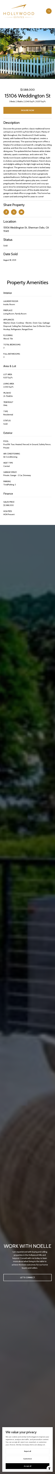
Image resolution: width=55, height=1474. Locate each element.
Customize (27, 1459)
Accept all (27, 1466)
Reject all (27, 1451)
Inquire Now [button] (27, 110)
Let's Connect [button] (27, 1277)
